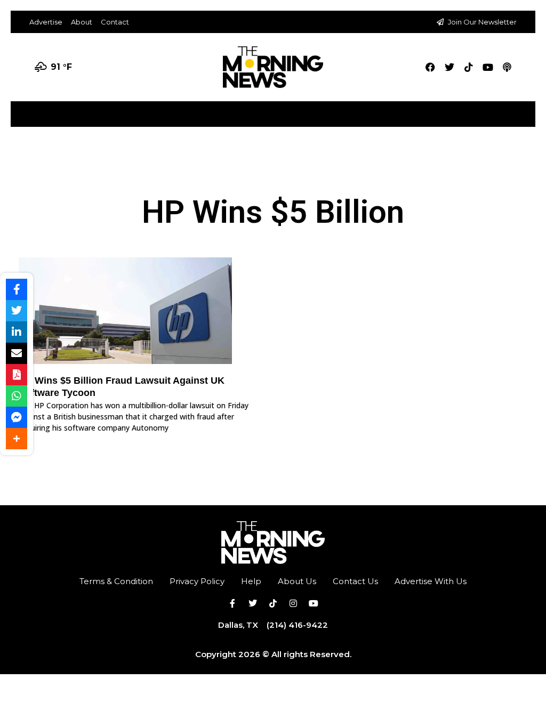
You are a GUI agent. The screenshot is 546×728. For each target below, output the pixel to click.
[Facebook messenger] (16, 417)
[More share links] (16, 438)
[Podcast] (507, 67)
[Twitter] (449, 67)
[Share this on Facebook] (16, 289)
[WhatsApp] (16, 396)
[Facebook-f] (232, 603)
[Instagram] (293, 603)
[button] (526, 110)
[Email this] (16, 353)
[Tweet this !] (16, 310)
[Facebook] (430, 67)
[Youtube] (487, 67)
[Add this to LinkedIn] (16, 332)
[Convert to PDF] (16, 374)
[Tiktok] (468, 67)
